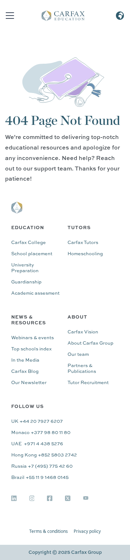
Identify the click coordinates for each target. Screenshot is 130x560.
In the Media (25, 360)
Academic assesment (35, 293)
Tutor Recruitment (88, 382)
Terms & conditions (48, 531)
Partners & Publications (82, 368)
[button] (8, 15)
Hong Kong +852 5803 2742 (44, 455)
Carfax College (28, 242)
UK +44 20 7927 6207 (37, 421)
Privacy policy (87, 531)
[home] (63, 15)
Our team (78, 354)
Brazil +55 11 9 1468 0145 (40, 477)
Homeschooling (85, 254)
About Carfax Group (90, 343)
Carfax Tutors (83, 242)
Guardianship (26, 282)
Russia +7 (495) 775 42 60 (42, 466)
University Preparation (25, 268)
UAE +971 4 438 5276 (37, 444)
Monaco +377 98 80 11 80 (40, 432)
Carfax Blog (25, 371)
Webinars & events (32, 338)
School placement (31, 254)
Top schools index (31, 349)
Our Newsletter (29, 382)
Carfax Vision (83, 332)
